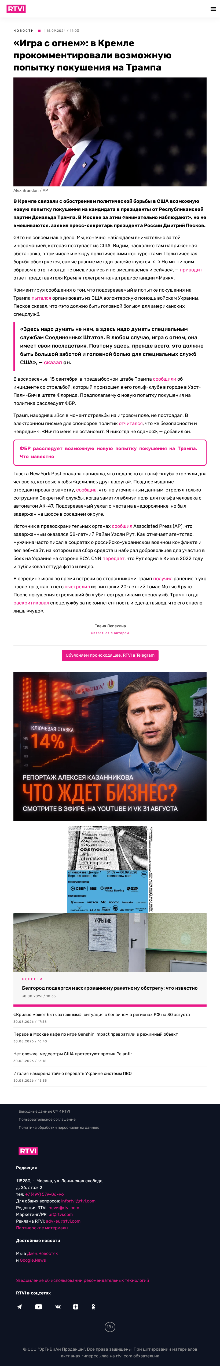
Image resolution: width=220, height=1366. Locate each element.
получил (163, 579)
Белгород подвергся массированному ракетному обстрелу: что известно (110, 988)
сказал (53, 362)
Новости (23, 31)
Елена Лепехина (110, 626)
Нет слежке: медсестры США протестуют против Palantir (72, 1053)
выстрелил (77, 587)
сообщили (164, 379)
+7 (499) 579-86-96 (44, 1194)
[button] (214, 8)
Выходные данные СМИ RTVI (44, 1111)
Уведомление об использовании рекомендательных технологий (82, 1280)
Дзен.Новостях (42, 1253)
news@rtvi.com (64, 1207)
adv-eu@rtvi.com (63, 1221)
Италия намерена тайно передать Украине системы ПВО (72, 1073)
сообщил (122, 526)
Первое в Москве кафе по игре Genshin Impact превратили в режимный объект (95, 1034)
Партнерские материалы (42, 1227)
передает (113, 558)
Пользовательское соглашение (47, 1119)
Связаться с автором (110, 633)
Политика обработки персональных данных (59, 1127)
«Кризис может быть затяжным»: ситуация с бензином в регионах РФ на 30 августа (101, 1014)
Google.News (33, 1260)
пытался (41, 298)
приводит (191, 270)
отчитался (131, 423)
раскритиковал (31, 603)
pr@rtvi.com (61, 1214)
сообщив (86, 490)
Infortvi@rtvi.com (78, 1201)
